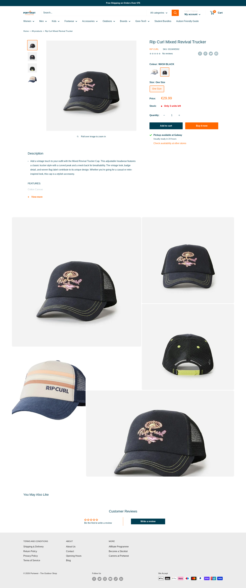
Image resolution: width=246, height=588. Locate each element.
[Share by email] (216, 53)
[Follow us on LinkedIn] (121, 579)
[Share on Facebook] (200, 53)
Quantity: (154, 115)
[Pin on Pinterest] (205, 53)
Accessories (88, 21)
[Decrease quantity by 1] (164, 115)
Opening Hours (73, 556)
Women (27, 21)
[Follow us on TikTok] (116, 579)
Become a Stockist (118, 551)
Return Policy (30, 551)
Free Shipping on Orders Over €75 (123, 3)
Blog (68, 560)
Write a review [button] (148, 521)
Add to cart (166, 126)
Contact (70, 551)
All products (37, 31)
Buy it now (201, 126)
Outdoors (107, 21)
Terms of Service (31, 560)
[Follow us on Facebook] (94, 579)
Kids (54, 21)
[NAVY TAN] (154, 72)
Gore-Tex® (140, 21)
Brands (123, 21)
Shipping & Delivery (33, 546)
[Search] (175, 13)
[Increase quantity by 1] (179, 115)
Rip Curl (154, 49)
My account (191, 14)
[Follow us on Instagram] (105, 579)
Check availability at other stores (169, 143)
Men (41, 21)
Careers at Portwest (119, 556)
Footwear (69, 21)
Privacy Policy (30, 556)
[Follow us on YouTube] (110, 579)
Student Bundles (162, 21)
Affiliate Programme (119, 546)
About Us (70, 546)
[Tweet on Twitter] (211, 53)
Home (26, 31)
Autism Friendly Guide (187, 21)
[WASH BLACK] (164, 72)
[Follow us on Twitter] (100, 579)
